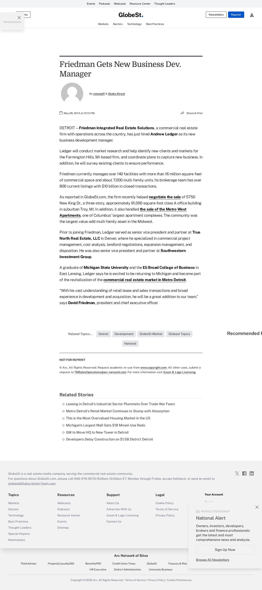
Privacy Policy (165, 515)
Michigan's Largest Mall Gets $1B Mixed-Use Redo (105, 425)
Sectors (13, 509)
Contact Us (113, 521)
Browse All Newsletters (212, 560)
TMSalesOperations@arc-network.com (100, 372)
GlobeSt (152, 563)
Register (236, 14)
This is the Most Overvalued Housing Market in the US (108, 418)
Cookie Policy (165, 503)
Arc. (95, 580)
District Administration (127, 569)
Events (91, 3)
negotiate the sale (165, 197)
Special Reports (19, 533)
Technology (16, 515)
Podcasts (104, 3)
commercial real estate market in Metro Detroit (144, 279)
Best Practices (18, 521)
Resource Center (140, 3)
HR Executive (98, 569)
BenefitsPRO (93, 563)
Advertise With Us (118, 509)
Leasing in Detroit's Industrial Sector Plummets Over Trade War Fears (120, 404)
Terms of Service (167, 509)
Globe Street (116, 93)
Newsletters (216, 14)
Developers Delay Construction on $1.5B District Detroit (109, 439)
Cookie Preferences (179, 580)
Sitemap (63, 527)
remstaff (99, 93)
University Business (160, 569)
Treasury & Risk (177, 563)
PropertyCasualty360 (61, 563)
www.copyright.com (153, 367)
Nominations (16, 539)
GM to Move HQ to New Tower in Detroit (97, 432)
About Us (112, 503)
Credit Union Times (123, 563)
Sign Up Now (225, 550)
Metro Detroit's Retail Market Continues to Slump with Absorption (117, 411)
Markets (13, 503)
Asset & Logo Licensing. (179, 372)
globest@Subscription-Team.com (31, 483)
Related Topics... (80, 334)
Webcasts (120, 3)
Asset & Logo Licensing (122, 515)
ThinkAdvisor (28, 563)
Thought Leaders (164, 3)
